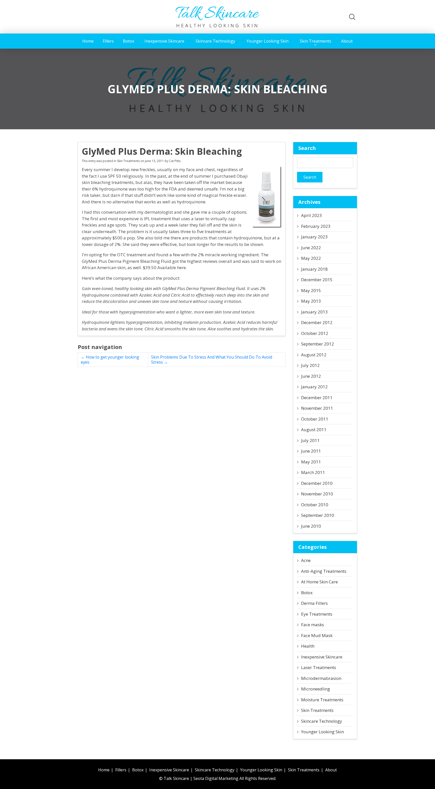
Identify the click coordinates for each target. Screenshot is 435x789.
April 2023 (311, 215)
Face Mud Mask (317, 635)
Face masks (312, 624)
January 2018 (314, 269)
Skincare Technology (215, 41)
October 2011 (314, 419)
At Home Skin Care (319, 582)
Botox (128, 41)
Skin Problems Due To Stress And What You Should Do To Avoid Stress (211, 359)
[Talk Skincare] (217, 16)
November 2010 (317, 494)
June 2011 (311, 451)
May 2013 (311, 301)
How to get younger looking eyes (110, 359)
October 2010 (314, 505)
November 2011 (317, 408)
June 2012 (311, 376)
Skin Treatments (315, 41)
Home (88, 41)
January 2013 (314, 312)
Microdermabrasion (321, 678)
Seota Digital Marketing (215, 778)
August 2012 (314, 355)
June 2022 (311, 247)
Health (307, 646)
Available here (171, 267)
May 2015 (311, 290)
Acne (306, 560)
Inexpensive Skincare (164, 41)
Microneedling (315, 689)
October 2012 (314, 333)
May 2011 (311, 462)
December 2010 (317, 483)
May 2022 (311, 258)
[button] (352, 17)
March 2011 (313, 472)
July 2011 (310, 440)
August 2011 (314, 429)
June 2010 (311, 526)
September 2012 (317, 344)
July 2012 (310, 365)
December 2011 (317, 397)
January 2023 (314, 237)
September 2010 (317, 515)
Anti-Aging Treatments (323, 571)
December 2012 (317, 322)
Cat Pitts (174, 161)
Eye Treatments (316, 614)
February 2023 (316, 226)
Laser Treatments (318, 667)
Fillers (108, 41)
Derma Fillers (314, 603)
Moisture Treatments (322, 700)
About (347, 41)
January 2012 (314, 387)
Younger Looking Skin (267, 41)
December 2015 (317, 279)
